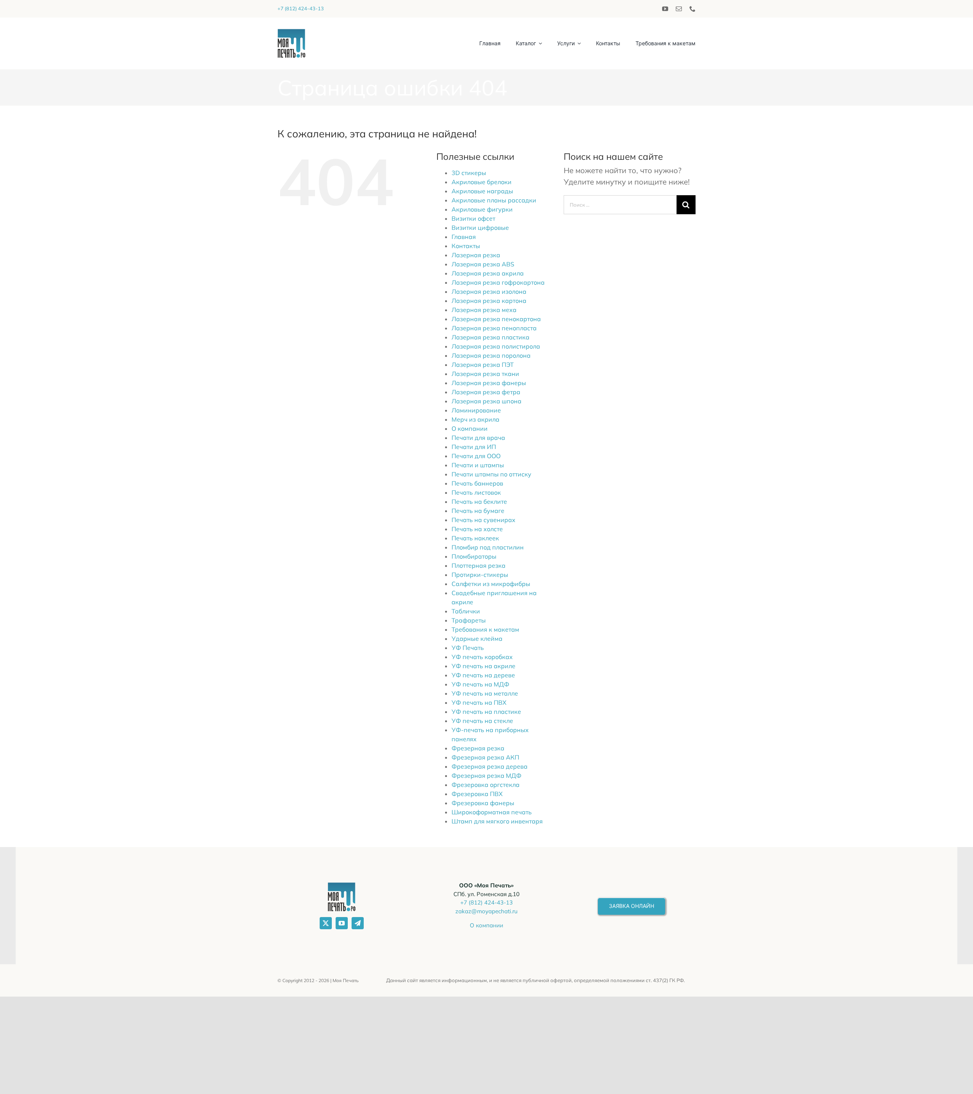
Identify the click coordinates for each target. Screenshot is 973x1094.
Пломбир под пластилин (488, 547)
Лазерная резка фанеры (489, 383)
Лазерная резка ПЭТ (483, 364)
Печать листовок (476, 492)
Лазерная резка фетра (486, 392)
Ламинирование (476, 410)
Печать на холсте (477, 529)
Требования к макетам (485, 629)
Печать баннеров (477, 483)
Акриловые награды (482, 191)
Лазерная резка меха (484, 310)
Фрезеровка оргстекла (486, 784)
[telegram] (358, 923)
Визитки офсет (473, 218)
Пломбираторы (474, 556)
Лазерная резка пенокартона (496, 319)
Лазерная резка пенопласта (494, 328)
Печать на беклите (479, 501)
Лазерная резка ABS (483, 264)
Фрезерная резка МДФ (486, 775)
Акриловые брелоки (482, 182)
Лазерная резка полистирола (496, 346)
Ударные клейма (477, 638)
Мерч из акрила (475, 419)
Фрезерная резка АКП (485, 757)
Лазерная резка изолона (489, 291)
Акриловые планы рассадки (494, 200)
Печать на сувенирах (483, 520)
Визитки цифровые (480, 227)
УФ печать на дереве (483, 675)
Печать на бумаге (478, 510)
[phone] (692, 9)
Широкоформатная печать (492, 812)
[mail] (679, 9)
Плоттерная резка (479, 565)
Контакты (466, 246)
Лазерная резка (476, 255)
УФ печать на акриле (483, 666)
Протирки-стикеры (480, 574)
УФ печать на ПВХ (479, 702)
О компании (470, 428)
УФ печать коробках (482, 657)
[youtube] (665, 9)
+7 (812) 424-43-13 (300, 8)
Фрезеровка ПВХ (477, 794)
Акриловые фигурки (482, 209)
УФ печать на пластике (486, 711)
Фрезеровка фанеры (483, 803)
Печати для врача (478, 437)
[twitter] (326, 923)
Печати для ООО (476, 456)
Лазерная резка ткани (485, 373)
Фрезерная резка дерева (490, 766)
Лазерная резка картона (489, 300)
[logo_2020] (291, 32)
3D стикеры (469, 173)
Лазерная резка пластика (490, 337)
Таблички (466, 611)
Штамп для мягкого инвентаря (497, 821)
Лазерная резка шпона (486, 401)
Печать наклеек (475, 538)
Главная (464, 236)
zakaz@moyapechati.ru (486, 911)
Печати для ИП (474, 447)
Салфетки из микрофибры (491, 584)
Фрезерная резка (478, 748)
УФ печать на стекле (482, 721)
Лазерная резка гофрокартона (498, 282)
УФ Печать (468, 647)
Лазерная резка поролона (491, 355)
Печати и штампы (478, 465)
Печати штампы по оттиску (491, 474)
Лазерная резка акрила (488, 273)
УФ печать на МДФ (480, 684)
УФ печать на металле (485, 693)
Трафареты (469, 620)
